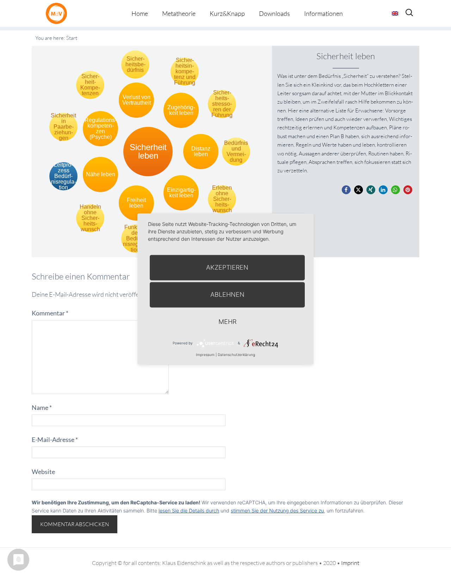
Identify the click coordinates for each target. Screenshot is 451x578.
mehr (227, 321)
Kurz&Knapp (227, 13)
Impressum (205, 354)
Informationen (323, 13)
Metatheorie (179, 13)
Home (139, 13)
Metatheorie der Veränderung (58, 13)
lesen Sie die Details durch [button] (189, 511)
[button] (346, 189)
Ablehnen (227, 294)
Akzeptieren (227, 267)
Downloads (274, 13)
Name (42, 407)
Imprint (350, 562)
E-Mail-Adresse (55, 439)
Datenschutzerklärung (236, 354)
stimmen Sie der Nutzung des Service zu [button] (277, 511)
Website (43, 471)
